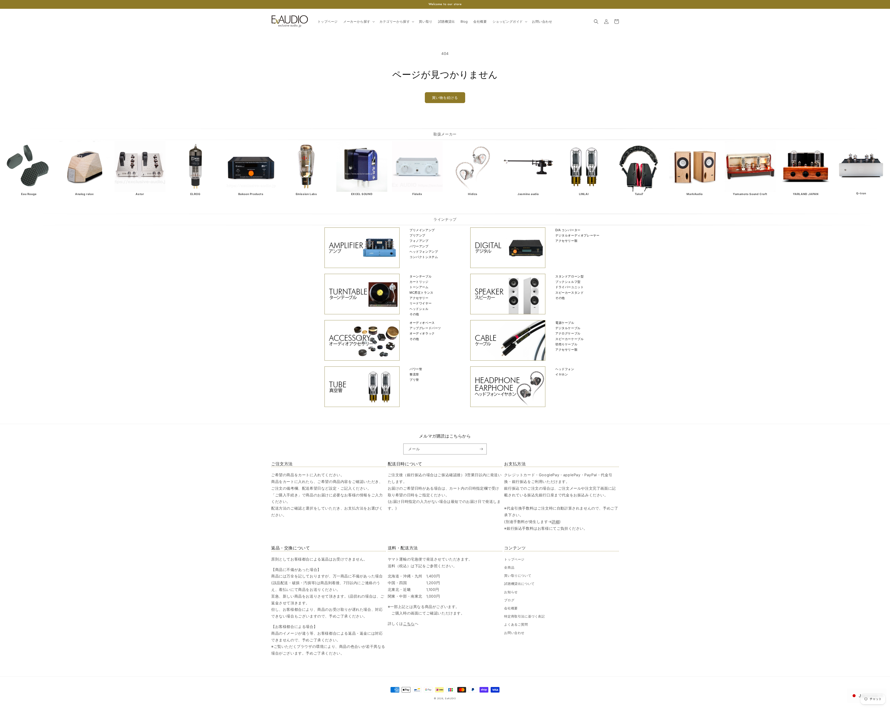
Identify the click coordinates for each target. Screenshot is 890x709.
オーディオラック (422, 333)
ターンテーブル (421, 276)
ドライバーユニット (569, 287)
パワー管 (416, 369)
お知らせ (511, 592)
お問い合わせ (514, 633)
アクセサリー (419, 298)
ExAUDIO (450, 698)
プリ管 (414, 379)
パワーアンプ (419, 246)
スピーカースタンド (569, 292)
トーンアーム (419, 287)
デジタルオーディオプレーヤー (577, 235)
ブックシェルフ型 (568, 282)
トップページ (514, 559)
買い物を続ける (445, 97)
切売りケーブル (566, 344)
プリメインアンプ (422, 230)
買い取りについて (517, 575)
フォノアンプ (419, 241)
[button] (358, 21)
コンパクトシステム (424, 257)
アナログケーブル (568, 333)
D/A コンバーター (568, 230)
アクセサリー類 (566, 241)
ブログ (509, 600)
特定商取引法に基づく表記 (524, 616)
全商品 (509, 567)
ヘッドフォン (564, 369)
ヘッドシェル (419, 309)
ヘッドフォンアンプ (424, 251)
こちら (409, 623)
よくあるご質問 (516, 624)
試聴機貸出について (519, 584)
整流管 (414, 374)
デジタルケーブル (568, 328)
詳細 (555, 521)
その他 (414, 314)
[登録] (481, 449)
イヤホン (561, 374)
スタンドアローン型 (569, 276)
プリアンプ (417, 235)
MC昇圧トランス (421, 292)
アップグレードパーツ (425, 328)
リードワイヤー (421, 303)
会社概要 (511, 608)
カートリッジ (419, 282)
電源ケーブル (564, 323)
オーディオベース (422, 323)
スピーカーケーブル (569, 339)
